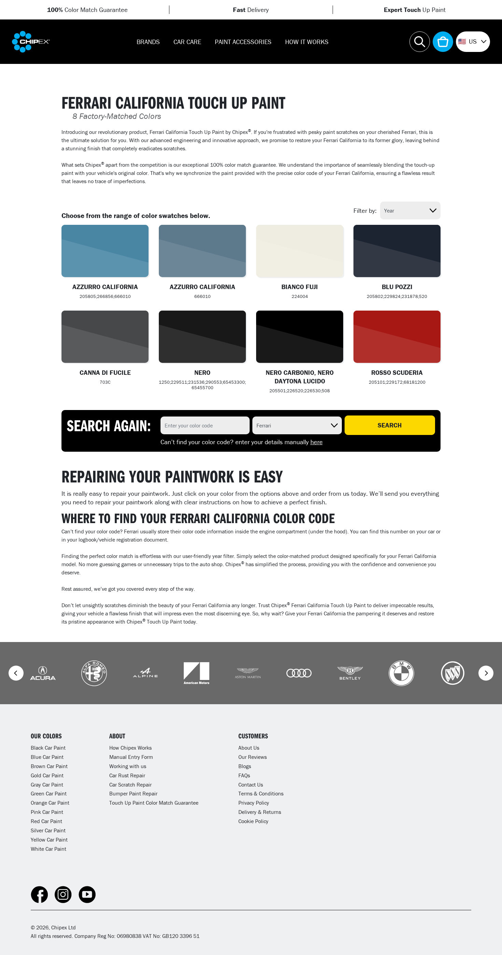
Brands (148, 42)
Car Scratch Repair (130, 784)
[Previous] (16, 673)
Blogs (244, 766)
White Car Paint (48, 848)
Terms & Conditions (260, 793)
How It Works (307, 42)
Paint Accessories (243, 42)
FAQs (244, 775)
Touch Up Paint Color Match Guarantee (153, 802)
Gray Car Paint (47, 784)
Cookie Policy (253, 821)
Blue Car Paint (47, 756)
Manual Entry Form (131, 756)
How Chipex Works (130, 747)
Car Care (187, 42)
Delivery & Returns (259, 811)
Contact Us (250, 784)
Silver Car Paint (48, 830)
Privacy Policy (253, 802)
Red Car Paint (46, 821)
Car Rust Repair (127, 775)
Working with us (127, 766)
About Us (248, 747)
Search (390, 425)
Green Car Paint (49, 793)
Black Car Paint (48, 747)
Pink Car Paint (47, 811)
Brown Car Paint (49, 766)
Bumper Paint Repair (133, 793)
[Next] (485, 673)
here (316, 442)
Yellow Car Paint (49, 839)
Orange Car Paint (50, 802)
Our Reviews (252, 756)
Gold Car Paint (47, 775)
